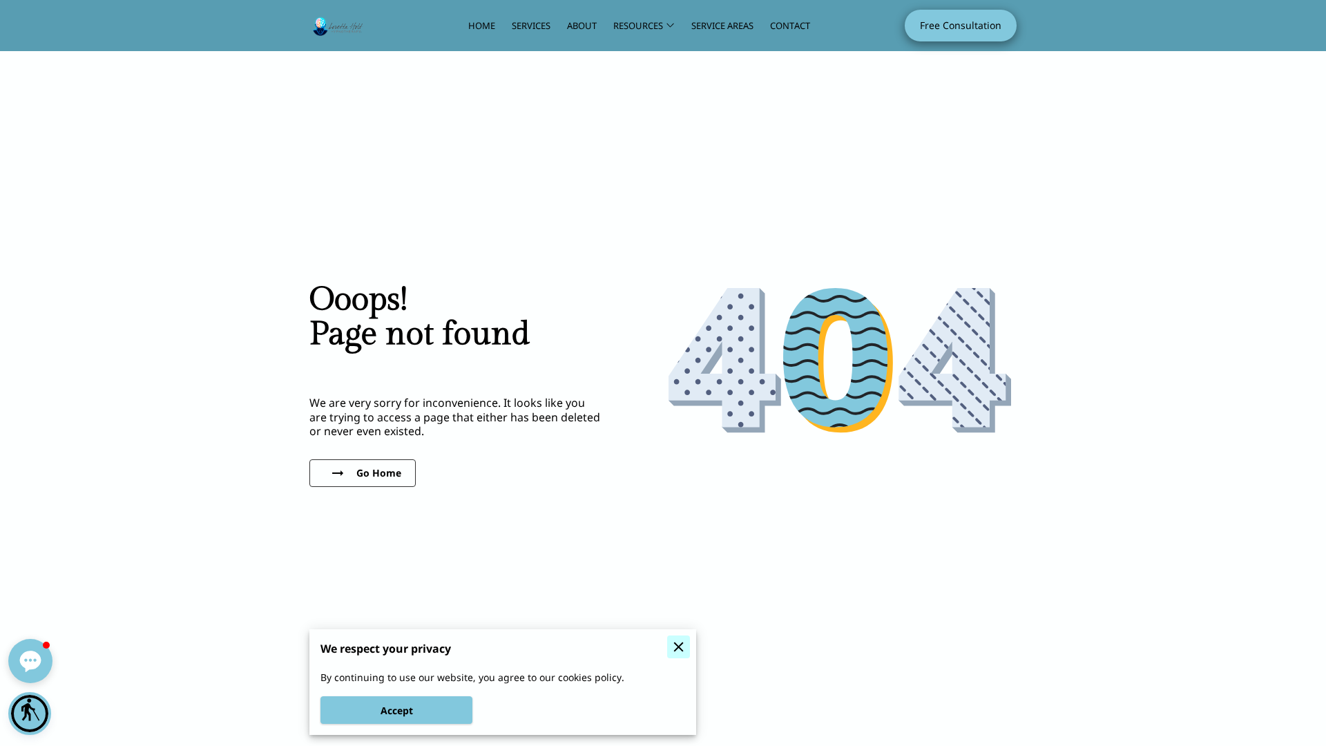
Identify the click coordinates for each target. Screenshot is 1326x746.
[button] (29, 713)
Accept (397, 710)
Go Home (378, 472)
